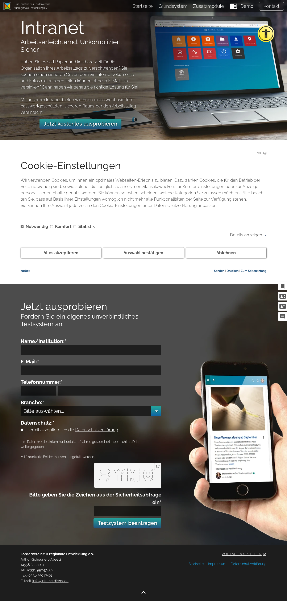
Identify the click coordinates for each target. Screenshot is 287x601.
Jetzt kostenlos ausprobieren (80, 123)
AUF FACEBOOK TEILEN (244, 554)
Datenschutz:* (37, 423)
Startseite (143, 6)
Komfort (63, 226)
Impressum (217, 564)
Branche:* (32, 402)
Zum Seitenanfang (253, 271)
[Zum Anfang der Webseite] (143, 592)
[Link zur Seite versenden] (259, 153)
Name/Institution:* (43, 341)
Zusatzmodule (208, 6)
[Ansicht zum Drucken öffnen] (264, 153)
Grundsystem (172, 6)
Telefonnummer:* (41, 382)
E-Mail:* (30, 362)
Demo (246, 6)
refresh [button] (157, 466)
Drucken (232, 271)
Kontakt (271, 6)
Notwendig (37, 226)
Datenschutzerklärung (96, 429)
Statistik (86, 226)
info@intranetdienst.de (50, 581)
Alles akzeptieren (60, 252)
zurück (25, 271)
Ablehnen (226, 252)
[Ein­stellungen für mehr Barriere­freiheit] (266, 33)
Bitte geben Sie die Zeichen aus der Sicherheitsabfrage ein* (95, 498)
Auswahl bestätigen (143, 252)
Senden (219, 271)
